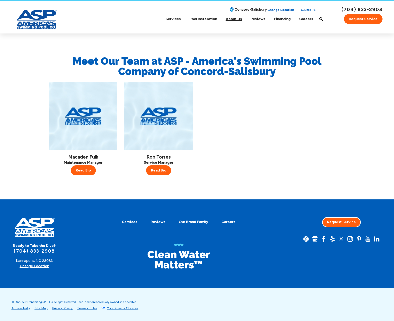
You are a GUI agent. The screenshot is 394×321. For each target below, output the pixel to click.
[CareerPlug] (306, 239)
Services (173, 19)
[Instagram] (350, 239)
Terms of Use (87, 308)
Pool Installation (203, 19)
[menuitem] (173, 19)
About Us (234, 19)
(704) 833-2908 (362, 9)
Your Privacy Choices (122, 308)
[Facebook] (323, 239)
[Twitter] (341, 239)
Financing (282, 19)
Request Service (363, 19)
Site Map (41, 308)
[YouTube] (368, 239)
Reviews (258, 19)
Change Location (280, 10)
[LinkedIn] (376, 239)
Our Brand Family (193, 222)
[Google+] (315, 239)
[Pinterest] (359, 239)
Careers (308, 10)
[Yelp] (332, 239)
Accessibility (20, 308)
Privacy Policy (62, 308)
